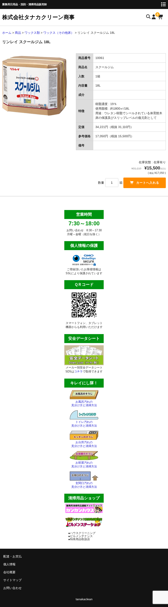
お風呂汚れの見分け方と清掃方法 (84, 403)
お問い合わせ (12, 588)
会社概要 (9, 572)
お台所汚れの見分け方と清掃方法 (84, 444)
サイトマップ (12, 580)
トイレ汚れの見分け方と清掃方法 (84, 423)
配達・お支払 (12, 556)
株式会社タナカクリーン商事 (38, 17)
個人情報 (9, 564)
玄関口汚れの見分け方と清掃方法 (84, 484)
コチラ (78, 371)
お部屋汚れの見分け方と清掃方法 (84, 464)
